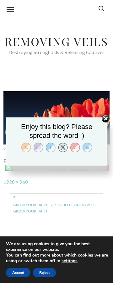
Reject (44, 272)
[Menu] (10, 10)
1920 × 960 (15, 182)
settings (70, 261)
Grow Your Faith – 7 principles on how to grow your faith (54, 207)
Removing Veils (56, 41)
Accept (18, 272)
